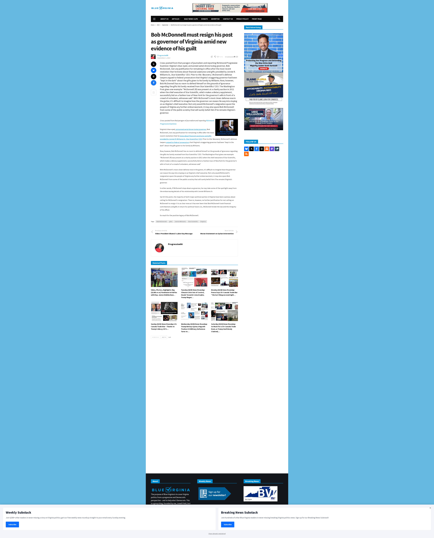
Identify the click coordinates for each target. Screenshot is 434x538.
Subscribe (12, 524)
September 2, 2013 (163, 58)
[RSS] (246, 154)
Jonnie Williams (180, 221)
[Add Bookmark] (153, 92)
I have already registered (217, 534)
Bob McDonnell (162, 221)
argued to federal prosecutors (177, 142)
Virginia (203, 221)
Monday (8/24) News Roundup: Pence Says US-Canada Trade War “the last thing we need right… (224, 292)
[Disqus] (194, 375)
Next (163, 337)
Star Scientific (193, 221)
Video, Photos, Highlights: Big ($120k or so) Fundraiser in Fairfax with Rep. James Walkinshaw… (164, 292)
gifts (170, 221)
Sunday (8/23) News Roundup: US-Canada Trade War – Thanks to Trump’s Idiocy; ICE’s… (164, 326)
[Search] (279, 19)
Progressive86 (162, 55)
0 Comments (229, 57)
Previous (156, 337)
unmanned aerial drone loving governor (191, 129)
